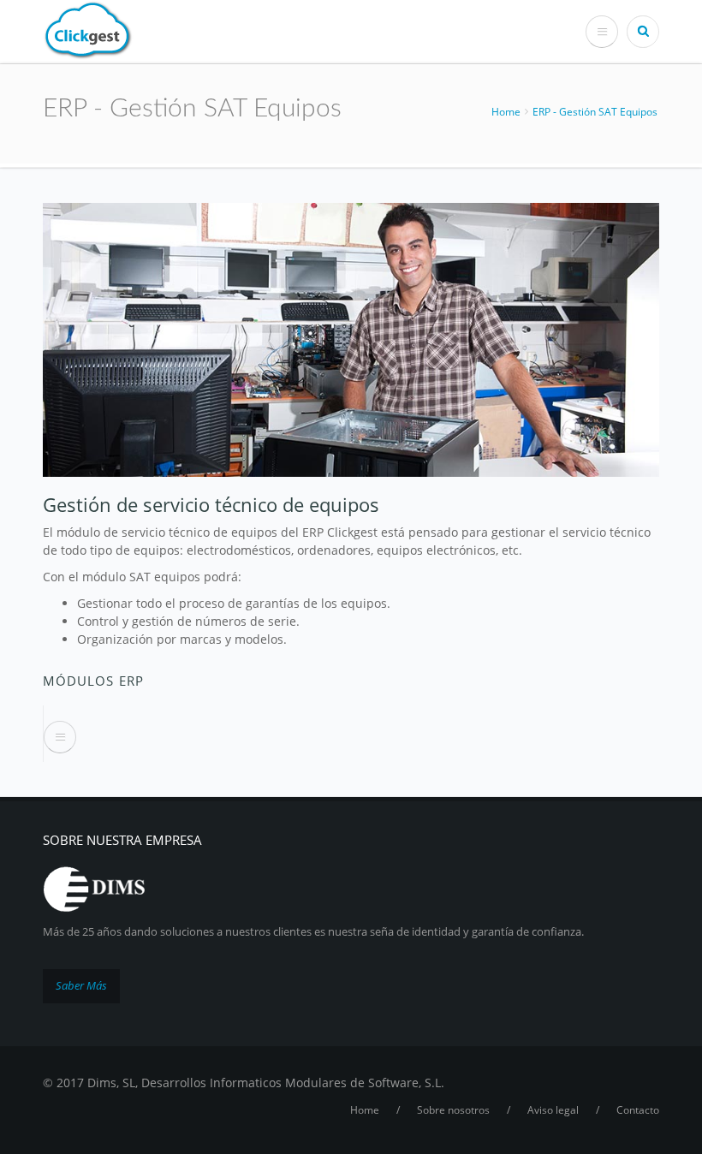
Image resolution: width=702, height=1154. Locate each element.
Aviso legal (553, 1110)
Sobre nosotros (453, 1110)
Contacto (637, 1110)
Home (506, 111)
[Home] (88, 29)
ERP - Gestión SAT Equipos (594, 111)
